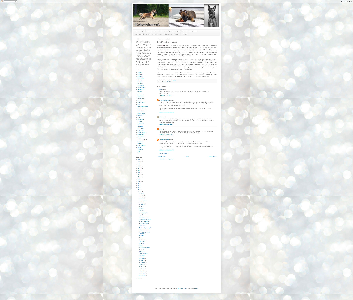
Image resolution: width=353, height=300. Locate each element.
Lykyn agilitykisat (180, 31)
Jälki (138, 93)
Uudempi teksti (161, 156)
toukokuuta (142, 266)
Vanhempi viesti (212, 156)
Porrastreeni (140, 128)
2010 (139, 278)
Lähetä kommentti (163, 153)
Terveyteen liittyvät (142, 140)
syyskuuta (141, 258)
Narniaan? (141, 249)
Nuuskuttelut (140, 119)
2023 (139, 166)
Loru (138, 104)
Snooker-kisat (140, 136)
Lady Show (141, 210)
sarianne (161, 117)
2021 (139, 170)
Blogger (196, 288)
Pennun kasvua (143, 200)
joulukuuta (142, 193)
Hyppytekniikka (141, 87)
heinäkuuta (142, 262)
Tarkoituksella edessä (144, 230)
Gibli (154, 31)
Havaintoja (141, 235)
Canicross (139, 76)
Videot (139, 147)
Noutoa (140, 237)
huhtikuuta (142, 269)
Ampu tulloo (142, 225)
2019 (139, 174)
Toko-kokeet (168, 34)
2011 (139, 192)
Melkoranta (140, 115)
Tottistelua (141, 206)
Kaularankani (140, 95)
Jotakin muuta (140, 89)
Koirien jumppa (141, 98)
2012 (139, 189)
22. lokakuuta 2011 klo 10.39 (166, 150)
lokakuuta (141, 198)
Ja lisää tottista (142, 204)
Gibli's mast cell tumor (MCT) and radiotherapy (148, 34)
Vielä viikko (142, 255)
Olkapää (139, 121)
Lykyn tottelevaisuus (142, 111)
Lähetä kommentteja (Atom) (167, 159)
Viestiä (140, 245)
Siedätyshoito (140, 134)
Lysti (143, 31)
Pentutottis (140, 126)
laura (160, 129)
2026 (139, 159)
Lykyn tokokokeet (141, 110)
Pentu (138, 125)
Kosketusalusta (141, 102)
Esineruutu (140, 80)
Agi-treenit (140, 74)
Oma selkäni (140, 123)
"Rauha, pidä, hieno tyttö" (145, 228)
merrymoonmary (182, 288)
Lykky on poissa (141, 108)
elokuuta (141, 260)
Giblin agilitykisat (192, 31)
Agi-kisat (139, 72)
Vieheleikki (140, 149)
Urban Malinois (141, 145)
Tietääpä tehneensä (144, 217)
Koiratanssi (140, 96)
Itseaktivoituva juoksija (144, 247)
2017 (139, 179)
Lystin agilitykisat (167, 31)
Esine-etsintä (140, 78)
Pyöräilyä (141, 208)
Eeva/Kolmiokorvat (164, 100)
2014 (139, 185)
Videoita (176, 34)
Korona (139, 100)
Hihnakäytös (166, 81)
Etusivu (137, 31)
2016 (139, 181)
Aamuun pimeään (143, 212)
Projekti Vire (140, 130)
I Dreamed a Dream (144, 223)
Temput (139, 138)
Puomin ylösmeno (141, 132)
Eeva (160, 89)
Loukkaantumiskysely (142, 106)
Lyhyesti (141, 215)
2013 (139, 187)
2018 (139, 176)
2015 (139, 183)
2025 (139, 162)
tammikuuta (142, 275)
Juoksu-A (139, 91)
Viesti (138, 151)
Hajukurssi (140, 83)
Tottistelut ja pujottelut (144, 221)
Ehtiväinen (141, 202)
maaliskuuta (142, 271)
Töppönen (140, 143)
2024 (139, 164)
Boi (159, 31)
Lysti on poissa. (141, 113)
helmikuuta (142, 273)
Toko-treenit (140, 141)
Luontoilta (141, 243)
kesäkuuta (141, 264)
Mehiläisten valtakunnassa (143, 252)
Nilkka (170, 81)
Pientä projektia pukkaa (145, 219)
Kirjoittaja (184, 34)
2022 (139, 168)
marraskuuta (142, 196)
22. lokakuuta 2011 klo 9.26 (166, 134)
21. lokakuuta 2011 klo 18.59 (166, 112)
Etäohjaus (139, 82)
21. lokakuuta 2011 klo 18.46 (166, 95)
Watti (138, 153)
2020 (139, 172)
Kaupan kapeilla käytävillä (143, 240)
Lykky (148, 31)
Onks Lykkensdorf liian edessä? (144, 233)
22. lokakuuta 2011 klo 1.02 (166, 124)
